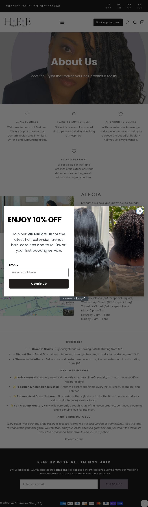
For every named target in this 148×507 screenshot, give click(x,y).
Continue (39, 283)
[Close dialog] (140, 211)
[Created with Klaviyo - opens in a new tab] (74, 298)
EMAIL (13, 265)
